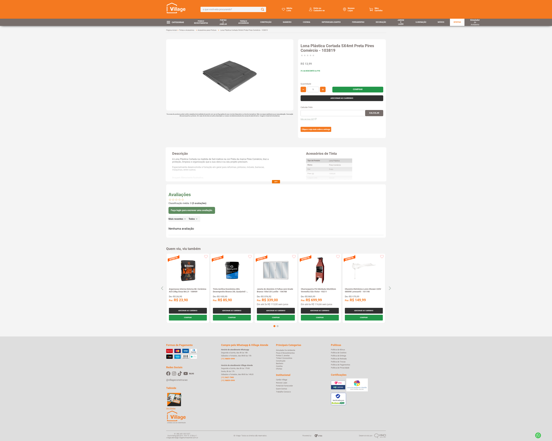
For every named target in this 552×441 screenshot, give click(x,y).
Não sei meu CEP (307, 119)
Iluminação (421, 22)
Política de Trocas (338, 362)
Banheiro (287, 22)
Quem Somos (281, 389)
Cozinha (306, 22)
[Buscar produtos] (263, 9)
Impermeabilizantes (331, 22)
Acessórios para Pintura (207, 30)
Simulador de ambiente (285, 350)
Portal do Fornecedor (284, 386)
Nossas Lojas (351, 9)
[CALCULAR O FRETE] (374, 113)
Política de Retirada (339, 359)
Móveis (441, 22)
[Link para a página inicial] (171, 30)
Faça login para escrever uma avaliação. (192, 210)
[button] (316, 129)
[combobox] (233, 9)
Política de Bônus (338, 350)
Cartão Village (281, 380)
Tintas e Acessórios (243, 22)
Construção (265, 22)
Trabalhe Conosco (283, 392)
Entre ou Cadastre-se (319, 9)
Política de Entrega (338, 356)
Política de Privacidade (340, 368)
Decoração (381, 22)
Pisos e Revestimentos (201, 22)
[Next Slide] (389, 288)
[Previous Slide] (162, 288)
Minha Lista (289, 9)
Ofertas (457, 22)
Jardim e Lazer (400, 22)
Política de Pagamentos (340, 365)
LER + (276, 181)
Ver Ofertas (171, 408)
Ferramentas (358, 22)
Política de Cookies (338, 353)
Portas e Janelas (223, 22)
